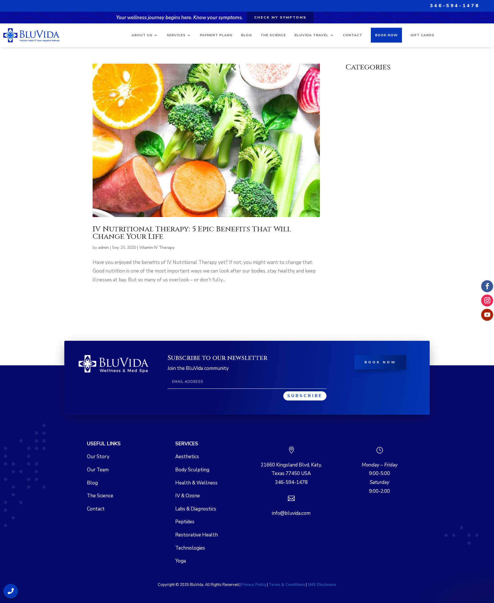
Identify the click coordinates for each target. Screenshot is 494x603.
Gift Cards (422, 35)
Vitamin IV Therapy (156, 247)
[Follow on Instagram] (487, 300)
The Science (273, 35)
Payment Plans (216, 35)
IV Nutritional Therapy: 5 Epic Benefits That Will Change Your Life (192, 233)
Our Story (98, 456)
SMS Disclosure (322, 584)
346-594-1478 (455, 6)
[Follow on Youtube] (487, 315)
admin (103, 247)
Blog (246, 35)
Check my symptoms (280, 17)
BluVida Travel (311, 35)
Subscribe (304, 395)
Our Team (98, 469)
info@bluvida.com (291, 513)
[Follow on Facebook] (487, 286)
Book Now (386, 35)
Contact (352, 35)
